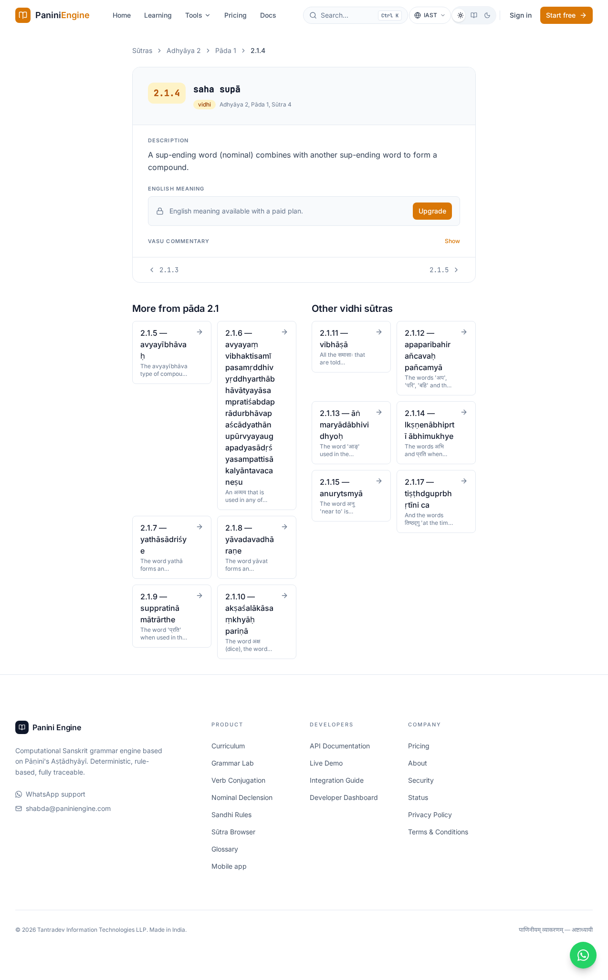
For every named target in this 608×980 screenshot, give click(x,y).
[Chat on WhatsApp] (583, 955)
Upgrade (432, 211)
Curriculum (228, 746)
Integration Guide (337, 780)
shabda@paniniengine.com (68, 808)
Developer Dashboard (344, 797)
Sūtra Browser (233, 832)
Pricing (235, 15)
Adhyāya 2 (184, 50)
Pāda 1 (225, 50)
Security (421, 780)
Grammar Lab (232, 763)
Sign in (521, 15)
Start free (561, 15)
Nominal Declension (242, 797)
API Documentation (340, 746)
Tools (193, 15)
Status (418, 797)
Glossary (224, 849)
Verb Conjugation (238, 780)
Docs (268, 15)
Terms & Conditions (438, 832)
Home (122, 15)
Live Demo (326, 763)
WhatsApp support (55, 794)
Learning (158, 15)
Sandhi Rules (231, 814)
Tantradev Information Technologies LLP (92, 929)
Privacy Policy (430, 814)
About (417, 763)
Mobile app (229, 866)
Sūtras (142, 50)
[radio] (460, 15)
